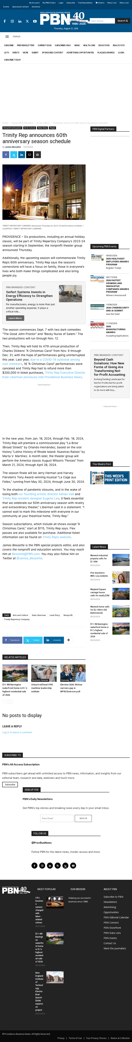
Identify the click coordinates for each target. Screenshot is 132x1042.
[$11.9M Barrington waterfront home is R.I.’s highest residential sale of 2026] (15, 673)
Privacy (61, 1038)
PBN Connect (111, 922)
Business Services (40, 680)
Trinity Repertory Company (17, 619)
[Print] (37, 154)
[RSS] (58, 866)
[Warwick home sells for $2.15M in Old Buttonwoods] (121, 611)
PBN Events (110, 938)
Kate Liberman (39, 615)
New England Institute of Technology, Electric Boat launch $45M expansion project (39, 991)
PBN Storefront (112, 927)
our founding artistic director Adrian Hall (46, 494)
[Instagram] (12, 21)
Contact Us (110, 943)
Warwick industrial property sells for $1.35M (99, 558)
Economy (65, 680)
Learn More (15, 318)
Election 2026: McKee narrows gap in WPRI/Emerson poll (71, 688)
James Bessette (13, 147)
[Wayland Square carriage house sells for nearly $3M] (121, 594)
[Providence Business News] (66, 18)
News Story (42, 128)
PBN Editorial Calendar (116, 917)
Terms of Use (75, 1038)
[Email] (29, 154)
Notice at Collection (120, 1038)
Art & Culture (43, 122)
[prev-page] (4, 702)
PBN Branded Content (21, 287)
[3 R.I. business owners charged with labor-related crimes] (55, 902)
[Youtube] (35, 21)
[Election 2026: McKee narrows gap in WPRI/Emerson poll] (73, 673)
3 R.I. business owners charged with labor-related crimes (39, 910)
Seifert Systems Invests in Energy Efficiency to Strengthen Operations (29, 296)
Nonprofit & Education (23, 122)
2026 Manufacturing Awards (115, 329)
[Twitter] (27, 21)
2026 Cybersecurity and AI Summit (117, 309)
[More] (68, 640)
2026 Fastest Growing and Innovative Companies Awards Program (117, 286)
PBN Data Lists (112, 932)
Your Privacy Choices (96, 1038)
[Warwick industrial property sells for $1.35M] (121, 560)
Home (5, 122)
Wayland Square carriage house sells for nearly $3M (99, 592)
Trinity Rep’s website (56, 537)
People (52, 128)
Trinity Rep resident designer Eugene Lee (30, 498)
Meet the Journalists (115, 948)
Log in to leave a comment (17, 732)
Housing (7, 680)
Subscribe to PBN (113, 896)
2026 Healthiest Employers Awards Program (117, 261)
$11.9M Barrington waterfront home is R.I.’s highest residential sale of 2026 (99, 630)
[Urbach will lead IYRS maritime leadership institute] (44, 673)
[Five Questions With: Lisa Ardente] (121, 577)
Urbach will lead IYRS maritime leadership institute (42, 688)
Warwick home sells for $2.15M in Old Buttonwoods (99, 610)
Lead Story (55, 615)
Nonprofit (68, 615)
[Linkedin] (20, 21)
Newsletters (110, 902)
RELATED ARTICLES (15, 657)
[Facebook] (5, 21)
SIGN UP (83, 818)
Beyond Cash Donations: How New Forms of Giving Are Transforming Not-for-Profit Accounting (109, 367)
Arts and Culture (20, 615)
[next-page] (10, 702)
